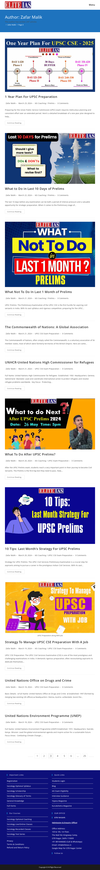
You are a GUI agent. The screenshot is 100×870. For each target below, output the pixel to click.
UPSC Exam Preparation (58, 460)
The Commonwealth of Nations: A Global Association (46, 327)
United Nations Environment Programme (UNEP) (43, 716)
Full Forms (11, 806)
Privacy (10, 841)
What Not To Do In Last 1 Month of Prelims (38, 292)
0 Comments (63, 103)
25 (84, 755)
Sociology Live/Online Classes (19, 824)
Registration (12, 781)
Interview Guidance (60, 796)
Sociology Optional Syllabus (19, 786)
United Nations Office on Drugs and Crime (38, 680)
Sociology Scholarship (16, 791)
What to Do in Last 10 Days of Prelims (34, 188)
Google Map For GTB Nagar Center (67, 848)
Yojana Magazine (59, 801)
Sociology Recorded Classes (19, 829)
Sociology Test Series (16, 834)
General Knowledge (15, 801)
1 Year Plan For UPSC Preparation (31, 96)
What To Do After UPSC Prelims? (30, 454)
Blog (54, 786)
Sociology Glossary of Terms (19, 796)
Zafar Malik (10, 103)
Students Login (58, 781)
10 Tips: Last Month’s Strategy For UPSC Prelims (42, 549)
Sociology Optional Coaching (19, 819)
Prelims (51, 103)
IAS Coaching (40, 103)
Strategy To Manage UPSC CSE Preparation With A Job (46, 642)
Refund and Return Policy (18, 847)
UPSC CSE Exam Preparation (47, 333)
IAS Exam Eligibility (60, 791)
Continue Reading (16, 122)
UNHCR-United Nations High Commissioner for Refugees (49, 362)
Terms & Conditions (15, 844)
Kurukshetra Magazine (62, 806)
